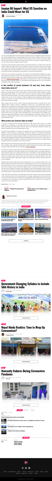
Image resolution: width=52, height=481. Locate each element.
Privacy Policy (25, 473)
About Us (19, 471)
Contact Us (18, 473)
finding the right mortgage (13, 79)
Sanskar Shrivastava (10, 16)
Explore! (5, 471)
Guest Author (9, 291)
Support (31, 473)
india (10, 184)
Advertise (24, 471)
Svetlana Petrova (10, 335)
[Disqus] (26, 258)
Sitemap (35, 473)
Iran (14, 184)
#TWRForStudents (12, 471)
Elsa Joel (8, 378)
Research (42, 471)
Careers (36, 471)
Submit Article (31, 471)
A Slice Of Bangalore (30, 146)
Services (46, 471)
